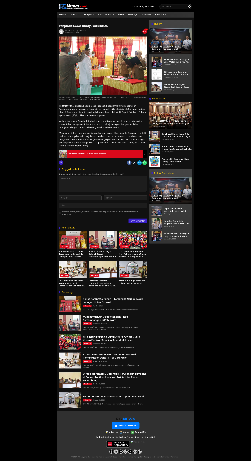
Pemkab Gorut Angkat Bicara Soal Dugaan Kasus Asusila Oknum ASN (176, 85)
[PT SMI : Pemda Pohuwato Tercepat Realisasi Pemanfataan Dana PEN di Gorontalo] (73, 269)
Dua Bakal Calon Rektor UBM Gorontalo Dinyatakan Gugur (176, 135)
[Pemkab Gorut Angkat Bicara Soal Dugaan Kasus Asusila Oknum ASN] (157, 87)
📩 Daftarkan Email (125, 425)
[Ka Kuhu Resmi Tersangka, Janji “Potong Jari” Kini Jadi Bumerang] (157, 62)
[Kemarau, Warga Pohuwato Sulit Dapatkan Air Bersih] (133, 269)
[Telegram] (139, 162)
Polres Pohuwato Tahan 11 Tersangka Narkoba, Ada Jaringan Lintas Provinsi (71, 254)
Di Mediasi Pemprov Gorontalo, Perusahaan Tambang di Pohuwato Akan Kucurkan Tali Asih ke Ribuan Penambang (102, 283)
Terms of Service (135, 437)
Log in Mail (150, 437)
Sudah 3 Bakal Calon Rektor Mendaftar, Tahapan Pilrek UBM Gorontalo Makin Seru (177, 147)
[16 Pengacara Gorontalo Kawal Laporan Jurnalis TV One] (157, 74)
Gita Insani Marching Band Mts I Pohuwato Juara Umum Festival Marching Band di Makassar (132, 254)
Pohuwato (64, 246)
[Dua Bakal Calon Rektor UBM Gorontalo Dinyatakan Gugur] (154, 136)
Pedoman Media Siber (115, 437)
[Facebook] (129, 162)
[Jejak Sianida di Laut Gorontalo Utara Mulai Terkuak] (157, 211)
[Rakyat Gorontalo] (73, 6)
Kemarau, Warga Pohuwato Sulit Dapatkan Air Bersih (132, 282)
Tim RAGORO (69, 31)
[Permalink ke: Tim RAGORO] (62, 31)
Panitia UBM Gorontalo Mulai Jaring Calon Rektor (175, 160)
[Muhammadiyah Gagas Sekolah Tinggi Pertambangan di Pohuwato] (103, 240)
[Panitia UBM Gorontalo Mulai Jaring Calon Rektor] (154, 161)
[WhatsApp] (144, 162)
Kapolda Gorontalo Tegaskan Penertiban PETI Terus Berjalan (176, 222)
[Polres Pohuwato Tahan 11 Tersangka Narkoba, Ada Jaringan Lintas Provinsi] (73, 240)
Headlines (94, 246)
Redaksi (100, 437)
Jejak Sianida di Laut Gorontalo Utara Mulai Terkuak (175, 210)
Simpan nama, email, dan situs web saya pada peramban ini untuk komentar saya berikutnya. (100, 213)
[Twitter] (134, 162)
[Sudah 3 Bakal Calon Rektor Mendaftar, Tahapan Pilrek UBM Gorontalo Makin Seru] (154, 149)
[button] (189, 6)
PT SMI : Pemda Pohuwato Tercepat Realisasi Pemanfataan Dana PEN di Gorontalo (71, 283)
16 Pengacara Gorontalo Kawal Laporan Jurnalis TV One (176, 73)
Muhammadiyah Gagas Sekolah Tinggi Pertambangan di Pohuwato (102, 254)
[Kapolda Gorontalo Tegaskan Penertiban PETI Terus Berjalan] (157, 223)
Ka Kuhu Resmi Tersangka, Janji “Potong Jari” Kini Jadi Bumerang (177, 60)
